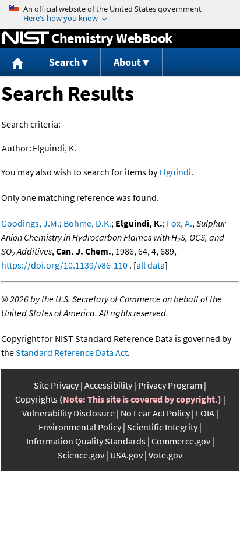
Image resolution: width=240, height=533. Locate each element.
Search (64, 62)
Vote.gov (165, 455)
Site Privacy (56, 385)
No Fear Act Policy (155, 413)
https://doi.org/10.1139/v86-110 (64, 265)
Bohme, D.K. (87, 223)
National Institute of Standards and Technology (25, 38)
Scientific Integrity (162, 427)
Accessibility (108, 385)
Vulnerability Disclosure (68, 413)
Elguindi (175, 172)
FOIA (205, 413)
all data (150, 265)
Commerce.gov (180, 441)
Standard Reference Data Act (72, 352)
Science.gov (81, 455)
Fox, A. (179, 223)
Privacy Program (170, 385)
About (127, 62)
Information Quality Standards (86, 441)
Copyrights (36, 399)
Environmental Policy (79, 427)
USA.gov (126, 455)
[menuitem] (18, 62)
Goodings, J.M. (30, 223)
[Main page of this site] (18, 62)
